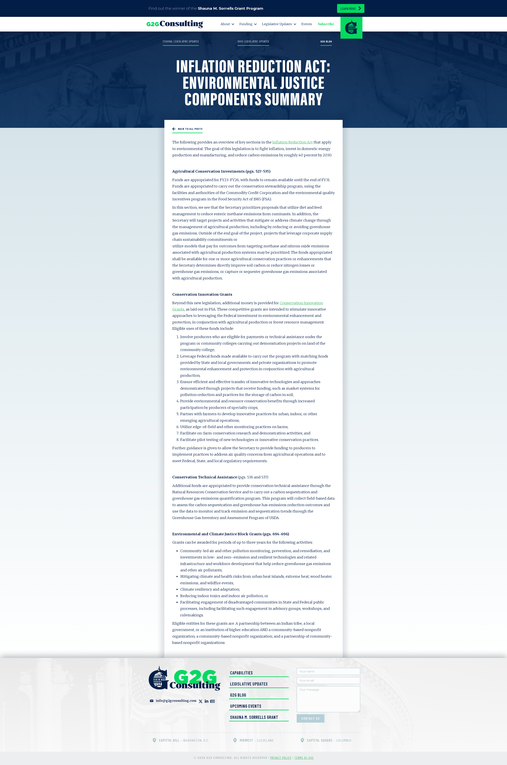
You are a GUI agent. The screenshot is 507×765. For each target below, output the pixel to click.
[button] (232, 24)
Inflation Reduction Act (292, 142)
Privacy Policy (281, 757)
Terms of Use (304, 757)
